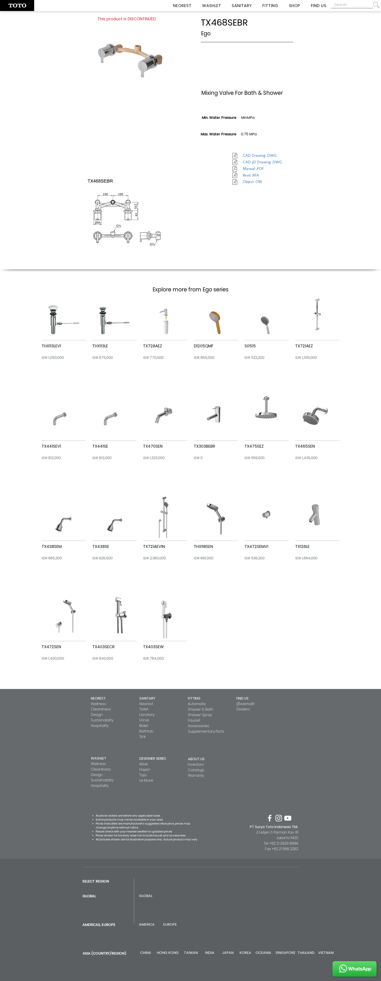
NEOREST (98, 698)
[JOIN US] (354, 969)
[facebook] (269, 818)
